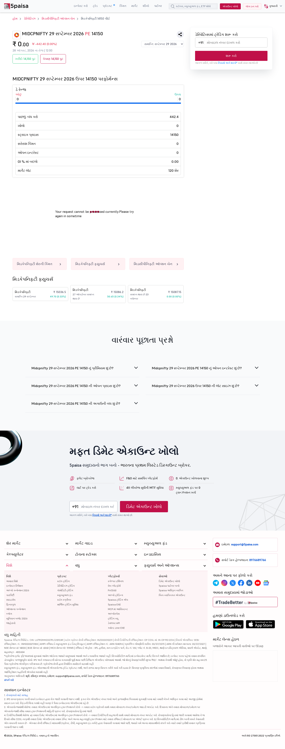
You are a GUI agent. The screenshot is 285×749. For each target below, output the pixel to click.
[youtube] (258, 583)
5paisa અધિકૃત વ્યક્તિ (171, 590)
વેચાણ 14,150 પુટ (53, 59)
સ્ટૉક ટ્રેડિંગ (63, 581)
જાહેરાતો (10, 623)
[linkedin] (249, 583)
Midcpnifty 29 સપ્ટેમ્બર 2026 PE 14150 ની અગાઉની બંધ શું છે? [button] (76, 403)
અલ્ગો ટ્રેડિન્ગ (115, 595)
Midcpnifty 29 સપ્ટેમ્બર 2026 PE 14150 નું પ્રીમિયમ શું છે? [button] (72, 368)
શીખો (146, 6)
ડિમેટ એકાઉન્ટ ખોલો (144, 506)
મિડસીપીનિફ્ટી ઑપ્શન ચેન (58, 18)
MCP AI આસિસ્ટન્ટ (118, 609)
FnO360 (112, 590)
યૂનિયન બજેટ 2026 (16, 618)
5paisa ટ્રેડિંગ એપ (118, 599)
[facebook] (241, 583)
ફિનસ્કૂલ (11, 604)
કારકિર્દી (10, 595)
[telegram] (216, 583)
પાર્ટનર (158, 6)
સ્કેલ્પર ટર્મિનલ (116, 581)
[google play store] (228, 625)
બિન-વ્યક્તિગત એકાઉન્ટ (172, 595)
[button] (272, 6)
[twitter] (233, 583)
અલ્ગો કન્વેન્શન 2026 (17, 590)
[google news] (266, 583)
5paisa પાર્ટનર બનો (169, 585)
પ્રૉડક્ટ (108, 6)
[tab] (82, 370)
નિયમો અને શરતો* (227, 62)
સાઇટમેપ (10, 599)
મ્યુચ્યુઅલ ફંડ (65, 595)
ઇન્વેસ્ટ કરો (81, 6)
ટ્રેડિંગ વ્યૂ (113, 618)
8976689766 (257, 560)
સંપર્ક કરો (9, 679)
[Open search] (173, 7)
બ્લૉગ (9, 613)
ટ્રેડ (95, 6)
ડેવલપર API (114, 623)
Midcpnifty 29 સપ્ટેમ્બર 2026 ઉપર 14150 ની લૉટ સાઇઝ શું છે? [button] (195, 386)
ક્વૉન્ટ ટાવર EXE (116, 627)
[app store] (260, 625)
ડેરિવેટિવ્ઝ (29, 18)
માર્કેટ (134, 6)
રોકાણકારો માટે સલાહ (17, 695)
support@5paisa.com (244, 544)
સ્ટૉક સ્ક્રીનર (64, 599)
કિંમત (123, 6)
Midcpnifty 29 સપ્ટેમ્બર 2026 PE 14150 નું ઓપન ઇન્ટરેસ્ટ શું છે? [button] (197, 368)
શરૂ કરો (231, 56)
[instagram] (224, 583)
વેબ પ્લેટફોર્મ (114, 585)
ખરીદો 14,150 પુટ (25, 59)
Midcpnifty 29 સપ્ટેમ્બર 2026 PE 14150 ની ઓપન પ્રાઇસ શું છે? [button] (76, 386)
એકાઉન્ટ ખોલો (230, 6)
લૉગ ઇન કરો (252, 6)
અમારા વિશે (12, 581)
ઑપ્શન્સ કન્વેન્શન (16, 609)
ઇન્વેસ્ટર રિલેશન (14, 585)
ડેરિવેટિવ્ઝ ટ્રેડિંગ (66, 585)
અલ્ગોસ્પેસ (114, 613)
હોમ (15, 18)
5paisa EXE (114, 604)
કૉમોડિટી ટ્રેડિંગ (65, 590)
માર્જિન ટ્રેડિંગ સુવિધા (67, 604)
